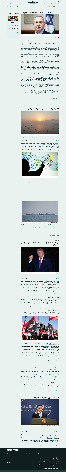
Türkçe (54, 1)
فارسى (51, 1)
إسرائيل (54, 98)
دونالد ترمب (34, 281)
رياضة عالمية (58, 465)
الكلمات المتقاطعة (39, 463)
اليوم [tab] (9, 13)
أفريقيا (53, 458)
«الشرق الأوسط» (55, 137)
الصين (41, 437)
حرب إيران (50, 390)
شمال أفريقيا (57, 457)
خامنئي (47, 390)
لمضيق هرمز (47, 346)
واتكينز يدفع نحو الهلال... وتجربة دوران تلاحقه (49, 6)
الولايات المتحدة (54, 440)
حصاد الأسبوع (53, 463)
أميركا (47, 235)
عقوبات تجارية (50, 445)
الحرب (34, 299)
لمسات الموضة (26, 457)
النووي (47, 285)
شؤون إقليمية (57, 106)
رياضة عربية (58, 464)
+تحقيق (53, 465)
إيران (51, 98)
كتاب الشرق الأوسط (48, 457)
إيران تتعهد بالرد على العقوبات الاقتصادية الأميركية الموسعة (13, 35)
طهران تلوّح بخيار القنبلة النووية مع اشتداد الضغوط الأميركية (12, 32)
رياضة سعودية (57, 463)
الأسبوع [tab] (8, 13)
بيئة (35, 457)
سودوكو (40, 464)
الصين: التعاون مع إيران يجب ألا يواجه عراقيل (46, 398)
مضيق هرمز (56, 143)
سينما (40, 457)
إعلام (40, 458)
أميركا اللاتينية (53, 459)
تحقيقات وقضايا (52, 464)
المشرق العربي (57, 458)
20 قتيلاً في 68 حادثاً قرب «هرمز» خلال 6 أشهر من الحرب (43, 109)
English (57, 1)
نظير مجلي (55, 37)
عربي (58, 1)
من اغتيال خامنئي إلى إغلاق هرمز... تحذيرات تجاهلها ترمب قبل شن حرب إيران (12, 29)
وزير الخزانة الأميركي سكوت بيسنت (52, 374)
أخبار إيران (54, 390)
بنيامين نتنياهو (39, 284)
